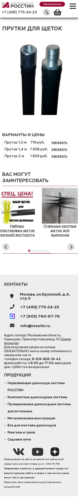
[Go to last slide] (5, 246)
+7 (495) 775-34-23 (19, 12)
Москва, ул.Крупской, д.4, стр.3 (45, 296)
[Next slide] (70, 246)
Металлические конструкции (31, 418)
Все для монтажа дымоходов (31, 425)
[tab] (29, 251)
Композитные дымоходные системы (37, 397)
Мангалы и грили (21, 432)
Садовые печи (19, 439)
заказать (59, 142)
